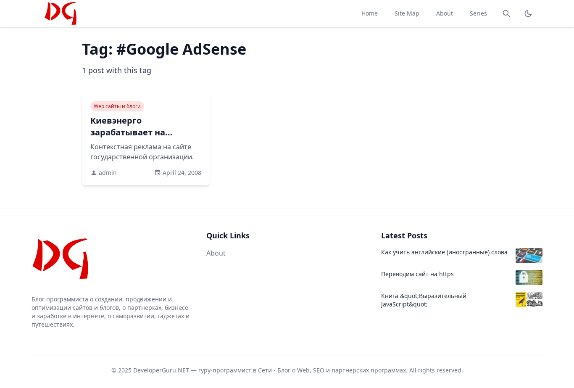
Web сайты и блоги (117, 106)
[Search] (506, 13)
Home (369, 13)
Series (478, 13)
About (444, 13)
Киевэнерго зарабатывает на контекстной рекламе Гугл (138, 138)
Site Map (407, 13)
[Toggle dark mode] (528, 13)
